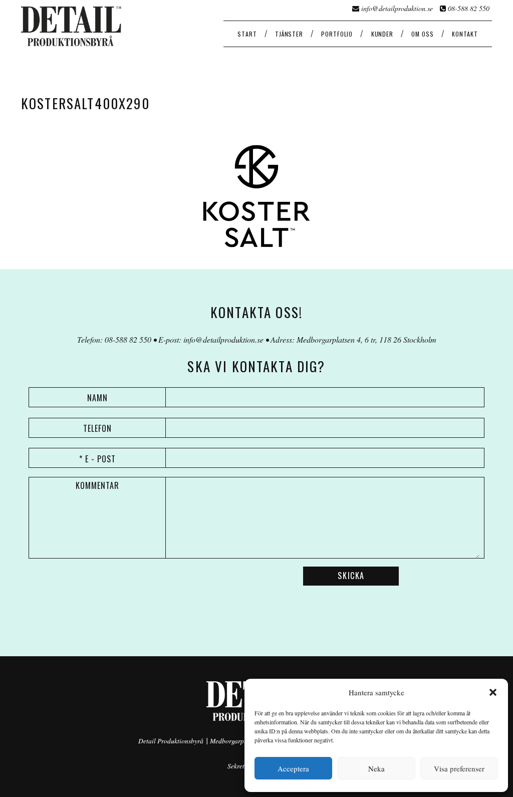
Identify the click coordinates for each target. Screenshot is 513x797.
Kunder (382, 34)
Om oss (422, 34)
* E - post (97, 459)
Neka (376, 768)
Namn (97, 398)
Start (246, 34)
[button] (493, 692)
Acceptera (293, 768)
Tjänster (289, 34)
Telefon (97, 428)
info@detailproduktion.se (397, 8)
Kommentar (97, 485)
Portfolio (337, 34)
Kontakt (465, 34)
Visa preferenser (459, 768)
